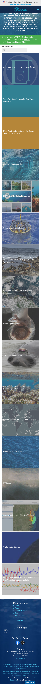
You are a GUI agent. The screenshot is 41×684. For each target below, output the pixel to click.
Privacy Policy (7, 664)
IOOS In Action (20, 615)
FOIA (26, 666)
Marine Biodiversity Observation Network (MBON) (17, 387)
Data (16, 613)
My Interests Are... (8, 47)
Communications (21, 610)
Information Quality (16, 666)
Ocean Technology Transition (15, 451)
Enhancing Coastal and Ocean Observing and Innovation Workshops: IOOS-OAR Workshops (20, 259)
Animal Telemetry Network (15, 355)
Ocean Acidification (11, 323)
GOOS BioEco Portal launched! (15, 419)
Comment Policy (20, 668)
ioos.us (27, 40)
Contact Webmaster (30, 664)
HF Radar (7, 483)
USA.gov (26, 676)
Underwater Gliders (11, 547)
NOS (5, 632)
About (17, 608)
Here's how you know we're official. (20, 4)
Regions (17, 618)
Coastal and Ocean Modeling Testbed (18, 515)
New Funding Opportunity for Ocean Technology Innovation (18, 132)
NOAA (6, 630)
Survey (5, 666)
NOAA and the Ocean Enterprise (16, 196)
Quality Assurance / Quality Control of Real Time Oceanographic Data (19, 579)
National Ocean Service (22, 671)
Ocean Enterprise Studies (13, 228)
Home (17, 606)
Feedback (30, 682)
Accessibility (34, 666)
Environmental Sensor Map (15, 42)
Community (19, 620)
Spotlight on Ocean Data (13, 164)
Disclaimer (17, 664)
